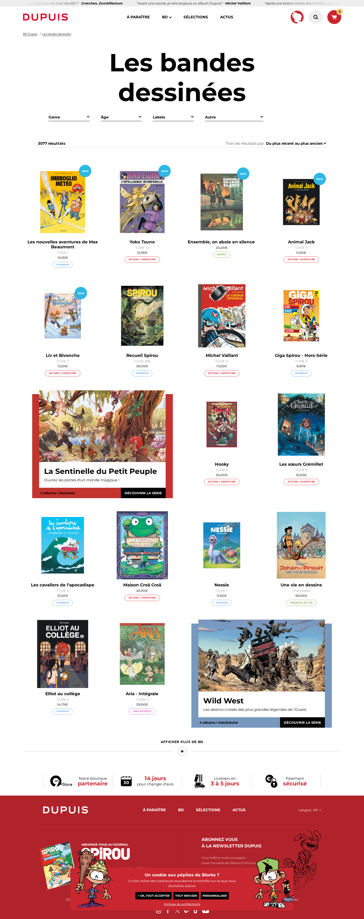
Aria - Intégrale (142, 693)
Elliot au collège (62, 693)
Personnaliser (215, 895)
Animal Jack (301, 241)
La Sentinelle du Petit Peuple (100, 471)
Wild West (223, 700)
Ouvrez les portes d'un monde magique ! (81, 480)
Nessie (221, 584)
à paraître (138, 17)
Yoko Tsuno (142, 241)
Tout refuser (186, 895)
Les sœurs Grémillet (301, 464)
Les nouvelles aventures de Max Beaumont (62, 244)
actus (226, 17)
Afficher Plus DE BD (182, 742)
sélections (195, 17)
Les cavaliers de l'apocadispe (62, 584)
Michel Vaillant (222, 355)
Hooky (222, 464)
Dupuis (46, 17)
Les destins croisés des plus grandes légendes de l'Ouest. (255, 709)
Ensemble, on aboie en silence (222, 241)
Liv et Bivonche (63, 355)
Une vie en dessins (301, 584)
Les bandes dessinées (56, 34)
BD (165, 17)
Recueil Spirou (142, 355)
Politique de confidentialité (182, 904)
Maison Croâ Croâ (142, 584)
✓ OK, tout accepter (153, 895)
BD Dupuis (30, 34)
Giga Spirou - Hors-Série (301, 355)
